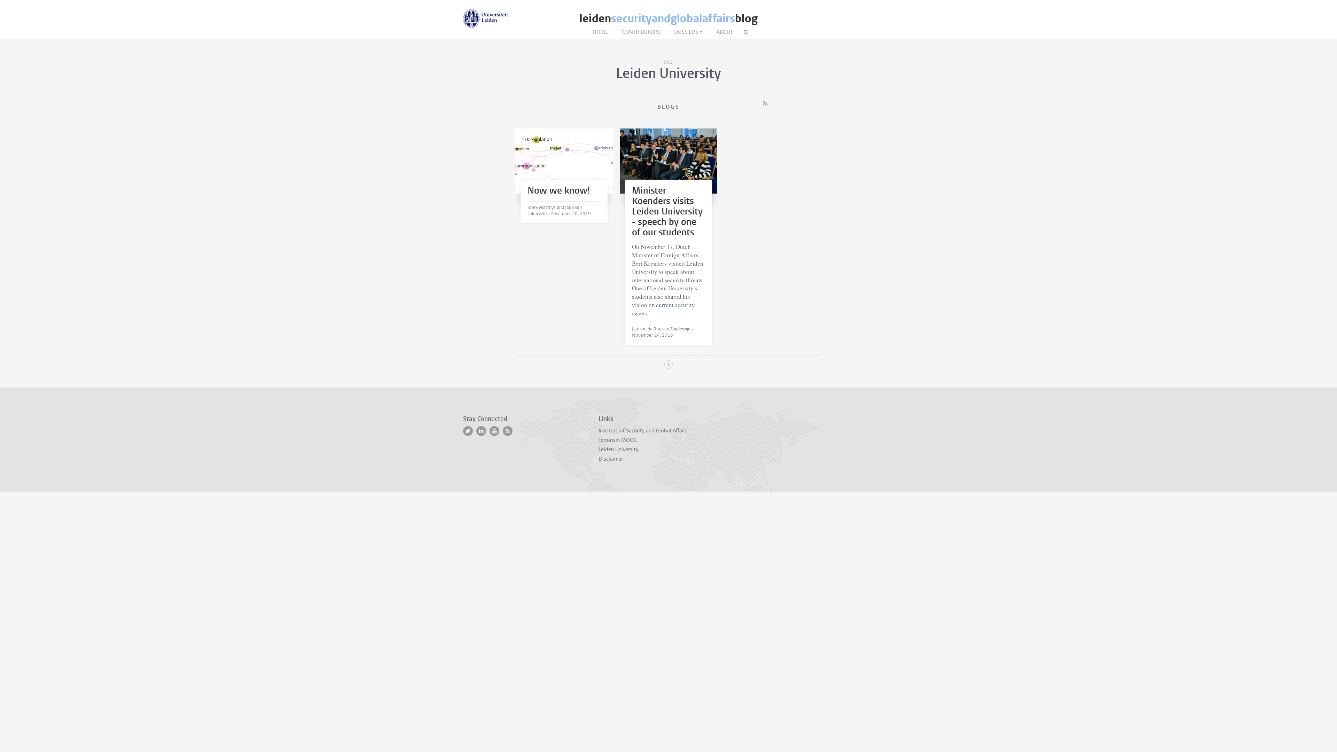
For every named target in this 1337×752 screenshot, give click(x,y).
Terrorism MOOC (618, 440)
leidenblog (668, 18)
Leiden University (618, 449)
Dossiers (686, 32)
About (725, 32)
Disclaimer (611, 458)
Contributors (641, 32)
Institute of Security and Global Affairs (643, 430)
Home (600, 32)
